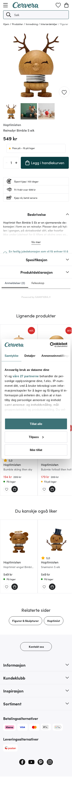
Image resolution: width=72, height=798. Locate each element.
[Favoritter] (58, 5)
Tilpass (34, 436)
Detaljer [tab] (29, 355)
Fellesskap (37, 283)
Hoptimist (53, 621)
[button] (8, 15)
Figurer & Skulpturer (25, 621)
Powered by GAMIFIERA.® (36, 297)
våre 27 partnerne (26, 376)
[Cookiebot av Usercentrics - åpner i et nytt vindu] (50, 344)
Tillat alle (36, 424)
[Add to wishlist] (64, 92)
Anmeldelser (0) (15, 283)
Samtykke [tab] (11, 355)
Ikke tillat (36, 450)
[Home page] (26, 7)
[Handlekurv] (66, 5)
